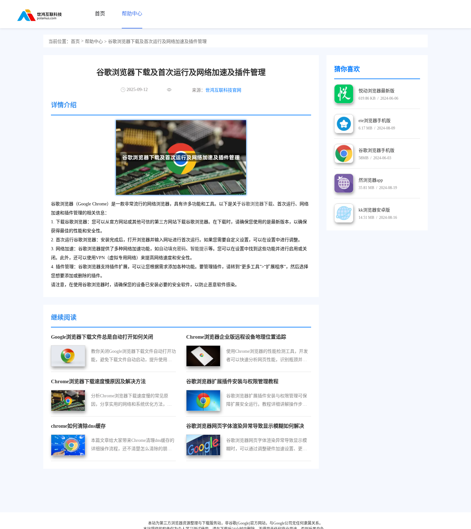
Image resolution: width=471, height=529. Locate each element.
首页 (75, 41)
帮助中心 (94, 41)
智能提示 (199, 248)
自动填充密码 (172, 248)
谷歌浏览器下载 (257, 204)
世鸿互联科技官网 (223, 90)
